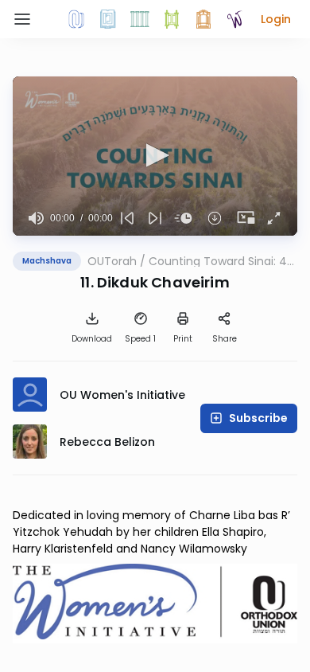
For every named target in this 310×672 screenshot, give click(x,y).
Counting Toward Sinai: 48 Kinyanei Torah (221, 261)
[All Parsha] (171, 19)
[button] (276, 19)
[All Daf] (203, 19)
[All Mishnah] (108, 19)
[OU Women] (235, 19)
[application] (155, 156)
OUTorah (112, 261)
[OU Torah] (76, 19)
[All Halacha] (140, 19)
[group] (36, 218)
